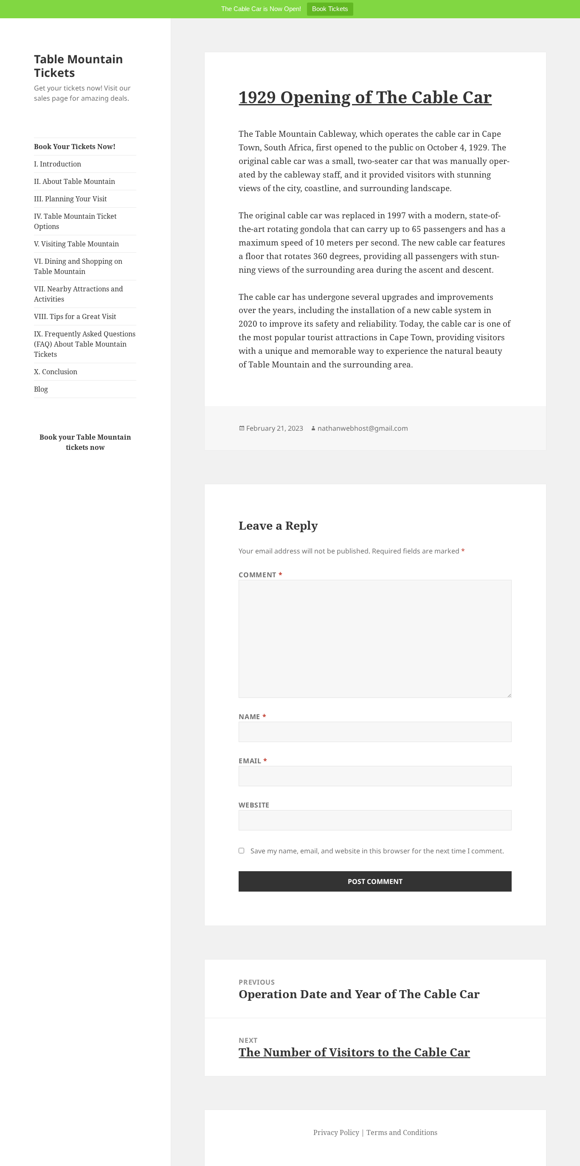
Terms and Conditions (401, 1132)
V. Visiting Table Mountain (76, 243)
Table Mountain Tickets (78, 65)
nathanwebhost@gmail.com (363, 428)
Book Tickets (330, 8)
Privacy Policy (336, 1132)
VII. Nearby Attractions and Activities (78, 294)
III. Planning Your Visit (70, 198)
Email (253, 760)
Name (252, 716)
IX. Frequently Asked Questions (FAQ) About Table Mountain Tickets (84, 344)
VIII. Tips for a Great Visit (75, 316)
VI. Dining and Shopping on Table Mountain (78, 266)
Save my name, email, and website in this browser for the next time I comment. (377, 850)
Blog (41, 389)
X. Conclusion (55, 371)
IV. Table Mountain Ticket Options (75, 221)
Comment (260, 574)
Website (254, 805)
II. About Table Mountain (74, 181)
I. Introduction (57, 164)
